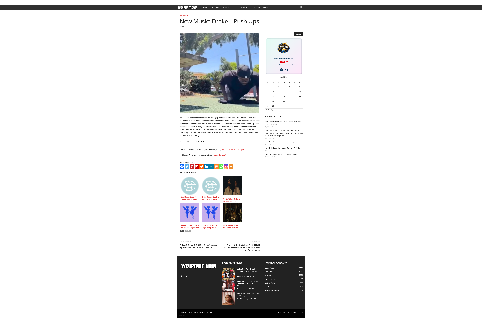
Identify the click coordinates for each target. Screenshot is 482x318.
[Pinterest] (192, 166)
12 (294, 92)
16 (278, 96)
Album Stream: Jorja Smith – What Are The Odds (281, 154)
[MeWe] (211, 166)
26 (294, 101)
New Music (215, 7)
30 (278, 106)
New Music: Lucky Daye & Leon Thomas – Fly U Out (282, 148)
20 (300, 96)
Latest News (240, 7)
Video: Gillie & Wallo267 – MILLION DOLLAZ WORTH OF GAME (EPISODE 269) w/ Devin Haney (241, 247)
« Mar (267, 110)
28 (267, 106)
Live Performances (272, 287)
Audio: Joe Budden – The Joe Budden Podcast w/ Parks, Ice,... (247, 283)
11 (289, 92)
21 (267, 101)
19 (294, 96)
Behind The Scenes (272, 291)
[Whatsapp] (221, 166)
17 (284, 96)
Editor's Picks (270, 283)
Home (205, 7)
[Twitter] (187, 166)
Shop (216, 2)
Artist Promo (206, 2)
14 (267, 96)
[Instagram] (226, 166)
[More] (231, 166)
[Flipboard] (197, 166)
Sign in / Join (182, 2)
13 (300, 92)
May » (272, 110)
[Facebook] (299, 1)
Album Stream (270, 279)
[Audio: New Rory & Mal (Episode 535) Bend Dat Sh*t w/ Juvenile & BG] (228, 274)
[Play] (281, 70)
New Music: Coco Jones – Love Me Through (280, 142)
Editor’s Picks (194, 2)
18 (289, 96)
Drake (188, 230)
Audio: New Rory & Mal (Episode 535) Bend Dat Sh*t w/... (247, 271)
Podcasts (240, 276)
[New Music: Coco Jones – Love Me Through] (228, 298)
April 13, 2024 (220, 155)
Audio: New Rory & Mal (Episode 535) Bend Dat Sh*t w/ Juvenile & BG (283, 123)
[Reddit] (201, 166)
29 (273, 106)
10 (284, 92)
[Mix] (216, 166)
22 (273, 101)
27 (300, 101)
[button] (301, 7)
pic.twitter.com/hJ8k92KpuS (233, 150)
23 (278, 101)
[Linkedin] (206, 166)
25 (289, 101)
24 (284, 101)
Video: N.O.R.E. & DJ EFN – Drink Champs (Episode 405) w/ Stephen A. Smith (198, 246)
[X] (303, 1)
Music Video (227, 7)
